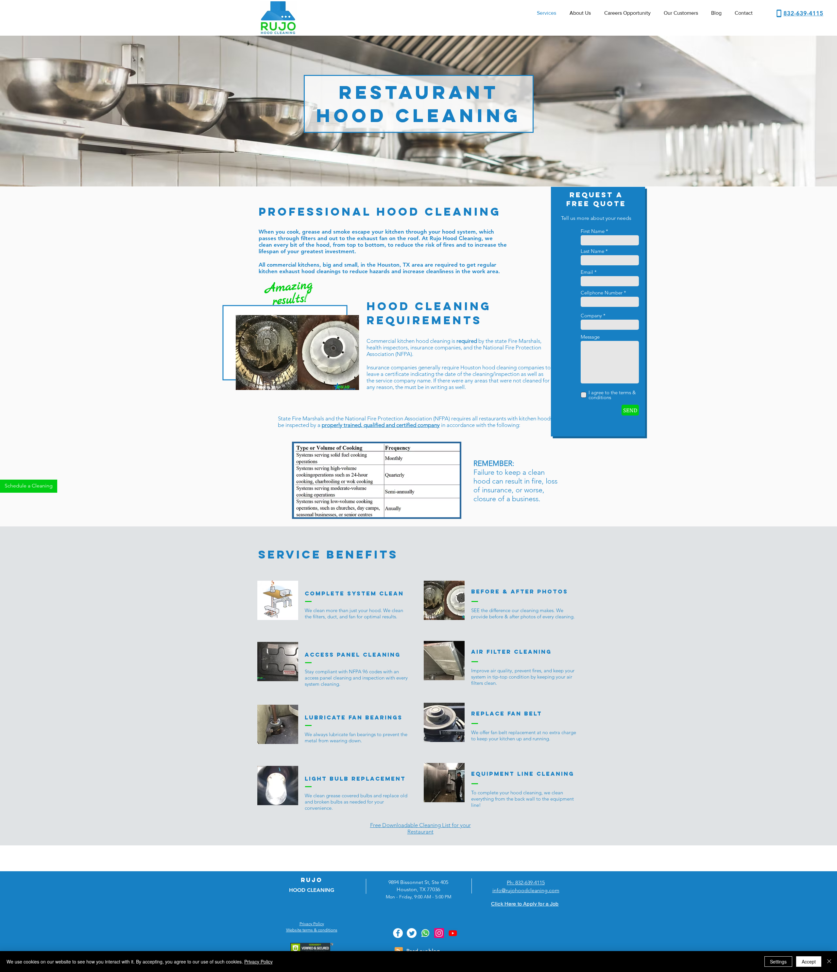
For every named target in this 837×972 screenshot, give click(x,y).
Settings (778, 961)
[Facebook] (398, 933)
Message (590, 336)
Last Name (592, 251)
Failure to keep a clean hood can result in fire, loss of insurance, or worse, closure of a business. (515, 485)
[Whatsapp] (425, 933)
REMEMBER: (493, 463)
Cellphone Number (602, 292)
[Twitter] (412, 933)
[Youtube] (453, 933)
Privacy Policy (258, 961)
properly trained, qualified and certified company (381, 425)
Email (587, 272)
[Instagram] (439, 933)
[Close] (829, 961)
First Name (593, 231)
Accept (809, 961)
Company (591, 315)
